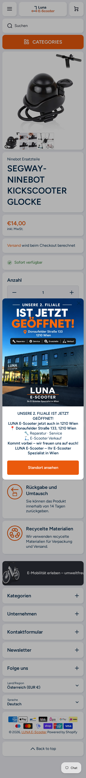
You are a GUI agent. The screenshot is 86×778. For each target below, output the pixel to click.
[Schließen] (78, 303)
